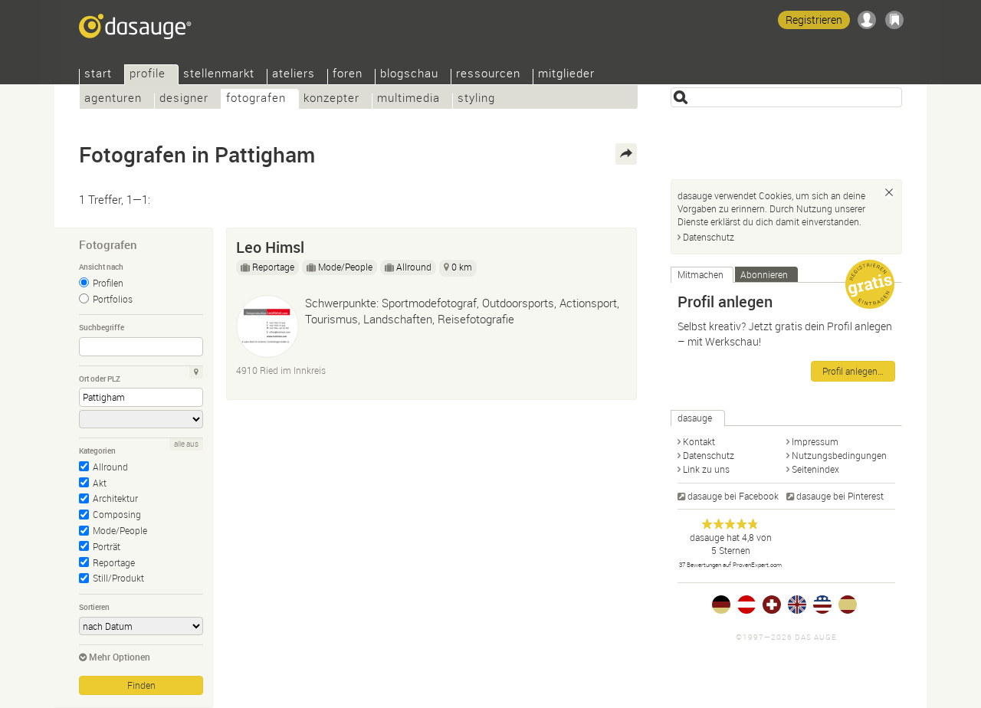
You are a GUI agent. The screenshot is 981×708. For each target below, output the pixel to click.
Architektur (115, 498)
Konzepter (331, 99)
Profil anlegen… (853, 371)
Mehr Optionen (119, 657)
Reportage (114, 562)
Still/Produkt (118, 578)
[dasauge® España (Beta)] (847, 604)
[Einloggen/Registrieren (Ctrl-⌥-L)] (867, 20)
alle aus (186, 444)
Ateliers (293, 74)
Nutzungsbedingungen (839, 455)
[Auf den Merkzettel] (617, 243)
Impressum (815, 441)
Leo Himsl (270, 247)
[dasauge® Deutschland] (721, 604)
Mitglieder (566, 74)
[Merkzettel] (894, 20)
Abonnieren (764, 274)
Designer (183, 99)
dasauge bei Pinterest (840, 496)
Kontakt (699, 441)
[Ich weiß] (889, 192)
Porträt (106, 546)
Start (98, 74)
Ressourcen (488, 74)
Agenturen (113, 99)
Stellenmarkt (218, 74)
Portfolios (113, 299)
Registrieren (814, 19)
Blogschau (409, 74)
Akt (100, 483)
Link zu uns (706, 469)
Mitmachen (700, 274)
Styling (476, 99)
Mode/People (120, 530)
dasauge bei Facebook (733, 496)
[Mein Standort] (196, 372)
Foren (348, 74)
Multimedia (408, 99)
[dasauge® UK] (797, 604)
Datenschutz (708, 237)
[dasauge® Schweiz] (772, 604)
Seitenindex (815, 469)
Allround (110, 467)
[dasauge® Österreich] (746, 604)
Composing (117, 514)
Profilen (108, 283)
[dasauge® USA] (822, 604)
